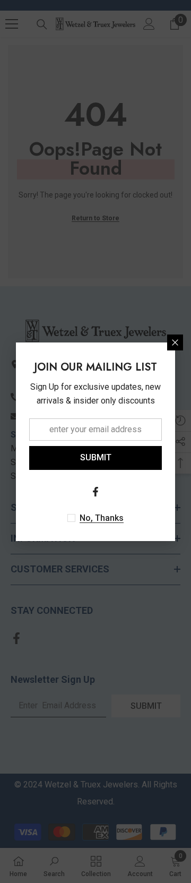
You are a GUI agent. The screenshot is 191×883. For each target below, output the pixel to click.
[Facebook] (95, 492)
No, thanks (102, 518)
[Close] (175, 342)
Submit (95, 457)
